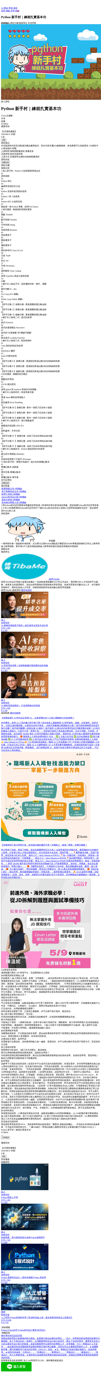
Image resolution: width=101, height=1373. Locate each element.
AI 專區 (5, 8)
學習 (11, 8)
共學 (13, 11)
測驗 (8, 11)
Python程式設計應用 (27, 1330)
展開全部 (5, 162)
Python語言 (12, 1330)
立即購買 (5, 1138)
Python (4, 1330)
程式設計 (41, 1330)
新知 (17, 11)
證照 (3, 11)
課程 (15, 8)
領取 (4, 140)
